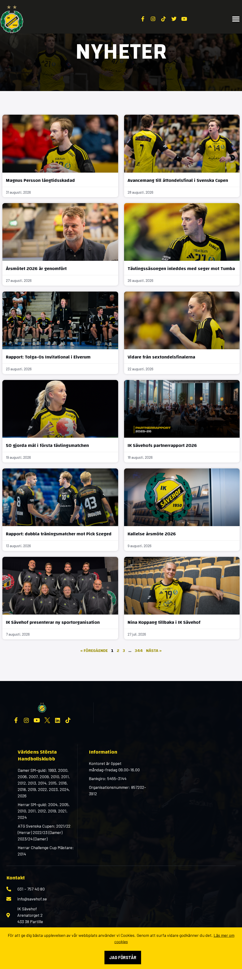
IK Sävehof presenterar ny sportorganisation (53, 622)
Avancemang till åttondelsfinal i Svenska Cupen (178, 180)
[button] (236, 19)
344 (139, 651)
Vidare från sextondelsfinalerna (161, 357)
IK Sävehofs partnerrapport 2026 (162, 445)
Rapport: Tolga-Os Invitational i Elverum (48, 357)
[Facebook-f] (16, 720)
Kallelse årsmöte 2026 (152, 533)
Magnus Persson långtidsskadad (40, 180)
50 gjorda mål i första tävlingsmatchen (47, 445)
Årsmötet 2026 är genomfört (36, 268)
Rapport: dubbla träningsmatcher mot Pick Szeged (59, 533)
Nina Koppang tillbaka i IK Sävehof (164, 622)
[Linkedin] (57, 720)
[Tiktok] (68, 720)
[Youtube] (37, 720)
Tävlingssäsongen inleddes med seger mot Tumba (181, 268)
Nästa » (154, 651)
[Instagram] (26, 720)
